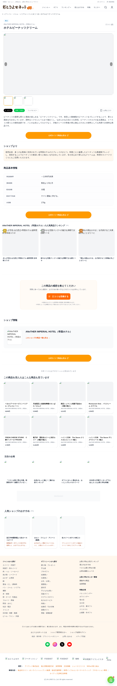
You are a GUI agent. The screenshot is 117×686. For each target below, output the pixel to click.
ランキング (65, 7)
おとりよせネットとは (39, 632)
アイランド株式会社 (32, 666)
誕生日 (43, 587)
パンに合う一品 (33, 14)
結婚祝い (44, 575)
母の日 (82, 600)
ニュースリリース (78, 666)
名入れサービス (46, 600)
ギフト (55, 7)
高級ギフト (45, 594)
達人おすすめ (79, 7)
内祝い (43, 603)
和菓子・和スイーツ (10, 568)
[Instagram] (55, 644)
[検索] (105, 7)
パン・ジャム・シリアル (17, 14)
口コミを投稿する (60, 296)
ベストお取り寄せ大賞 (88, 568)
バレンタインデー (86, 593)
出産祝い (44, 578)
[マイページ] (112, 7)
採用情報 (59, 666)
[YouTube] (69, 644)
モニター (97, 7)
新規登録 (111, 2)
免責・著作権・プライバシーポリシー (45, 636)
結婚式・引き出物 (47, 607)
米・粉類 (6, 594)
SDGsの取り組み (93, 666)
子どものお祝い (46, 591)
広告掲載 (67, 666)
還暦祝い (44, 584)
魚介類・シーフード (10, 575)
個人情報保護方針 (47, 666)
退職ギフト (45, 610)
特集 (88, 7)
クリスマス (84, 609)
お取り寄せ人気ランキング (89, 561)
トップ (4, 14)
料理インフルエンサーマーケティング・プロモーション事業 (85, 670)
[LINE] (47, 644)
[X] (62, 644)
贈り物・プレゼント (48, 565)
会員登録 (83, 584)
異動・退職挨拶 (46, 613)
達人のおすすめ (85, 565)
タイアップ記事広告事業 (58, 673)
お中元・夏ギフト (86, 606)
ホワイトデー (84, 596)
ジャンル (45, 7)
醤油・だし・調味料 (10, 584)
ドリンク (6, 610)
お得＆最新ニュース (87, 571)
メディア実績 (80, 636)
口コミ (109, 24)
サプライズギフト (47, 597)
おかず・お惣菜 (8, 578)
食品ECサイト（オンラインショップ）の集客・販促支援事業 (39, 670)
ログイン (102, 2)
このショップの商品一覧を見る (38, 338)
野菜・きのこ (7, 603)
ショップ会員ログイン (78, 632)
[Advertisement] (58, 496)
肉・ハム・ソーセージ (11, 571)
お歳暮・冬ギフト (86, 612)
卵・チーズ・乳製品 (10, 597)
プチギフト (45, 571)
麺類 (4, 591)
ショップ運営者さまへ (58, 632)
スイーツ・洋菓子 (9, 565)
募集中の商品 (84, 581)
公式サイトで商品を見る (57, 135)
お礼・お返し (46, 581)
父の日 (82, 603)
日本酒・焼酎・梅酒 (10, 613)
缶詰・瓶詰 (7, 607)
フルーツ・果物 (8, 600)
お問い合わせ (67, 636)
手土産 (43, 568)
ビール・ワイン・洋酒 (11, 616)
